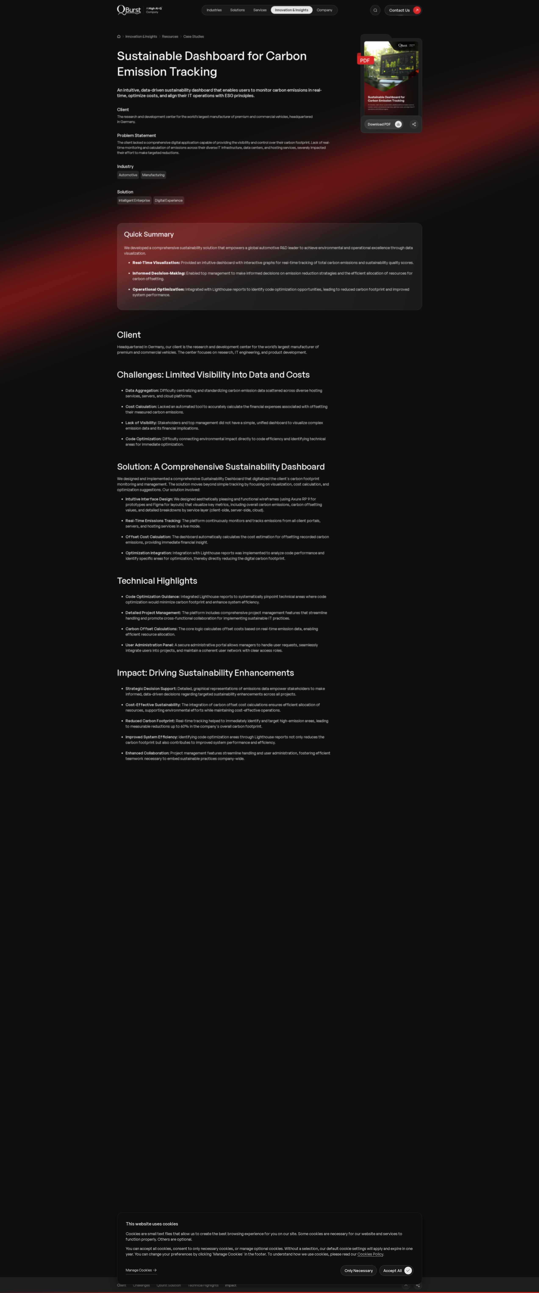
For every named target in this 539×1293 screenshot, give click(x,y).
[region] (269, 1244)
